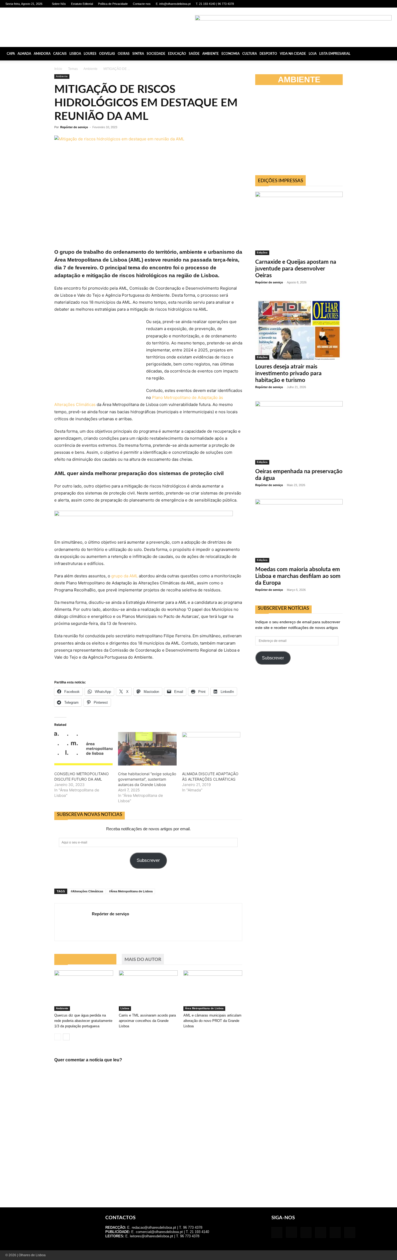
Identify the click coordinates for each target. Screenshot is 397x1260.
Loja (313, 53)
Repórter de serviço (74, 127)
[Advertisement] (298, 717)
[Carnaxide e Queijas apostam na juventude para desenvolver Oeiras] (299, 223)
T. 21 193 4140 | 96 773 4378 (215, 3)
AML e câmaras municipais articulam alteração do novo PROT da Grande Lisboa (212, 1020)
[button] (390, 54)
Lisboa (75, 53)
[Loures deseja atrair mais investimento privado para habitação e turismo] (299, 328)
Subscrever (148, 860)
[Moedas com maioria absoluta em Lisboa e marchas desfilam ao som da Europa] (299, 531)
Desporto (268, 53)
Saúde (194, 53)
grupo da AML (124, 575)
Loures (90, 53)
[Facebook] (343, 4)
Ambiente (210, 53)
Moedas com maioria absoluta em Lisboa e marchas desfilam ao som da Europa (298, 576)
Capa (11, 53)
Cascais (60, 53)
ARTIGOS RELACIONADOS (85, 959)
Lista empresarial (334, 53)
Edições (262, 252)
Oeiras (124, 53)
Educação (177, 53)
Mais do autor (143, 959)
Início (58, 69)
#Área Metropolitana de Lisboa (131, 891)
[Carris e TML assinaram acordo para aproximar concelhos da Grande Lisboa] (148, 990)
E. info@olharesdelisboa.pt (173, 3)
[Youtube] (387, 4)
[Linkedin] (361, 4)
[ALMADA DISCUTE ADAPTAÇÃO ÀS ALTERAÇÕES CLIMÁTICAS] (211, 749)
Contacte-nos (142, 3)
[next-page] (66, 1037)
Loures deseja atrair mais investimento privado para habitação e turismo (288, 373)
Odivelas (107, 53)
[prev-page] (57, 1037)
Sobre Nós (59, 3)
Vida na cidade (293, 53)
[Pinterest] (370, 4)
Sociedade (156, 53)
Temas (73, 69)
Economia (230, 53)
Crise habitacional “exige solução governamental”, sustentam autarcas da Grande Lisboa (147, 779)
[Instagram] (352, 4)
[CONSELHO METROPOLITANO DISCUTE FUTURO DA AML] (83, 749)
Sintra (138, 53)
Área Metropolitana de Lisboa (204, 1008)
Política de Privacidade (113, 3)
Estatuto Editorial (82, 3)
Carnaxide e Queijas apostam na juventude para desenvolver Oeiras (295, 268)
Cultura (249, 53)
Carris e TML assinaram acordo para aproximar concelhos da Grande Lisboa (147, 1020)
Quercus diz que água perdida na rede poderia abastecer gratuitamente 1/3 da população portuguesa (83, 1020)
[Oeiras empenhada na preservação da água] (299, 433)
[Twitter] (379, 4)
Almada (24, 53)
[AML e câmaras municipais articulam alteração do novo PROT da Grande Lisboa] (212, 990)
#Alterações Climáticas (87, 891)
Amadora (42, 53)
